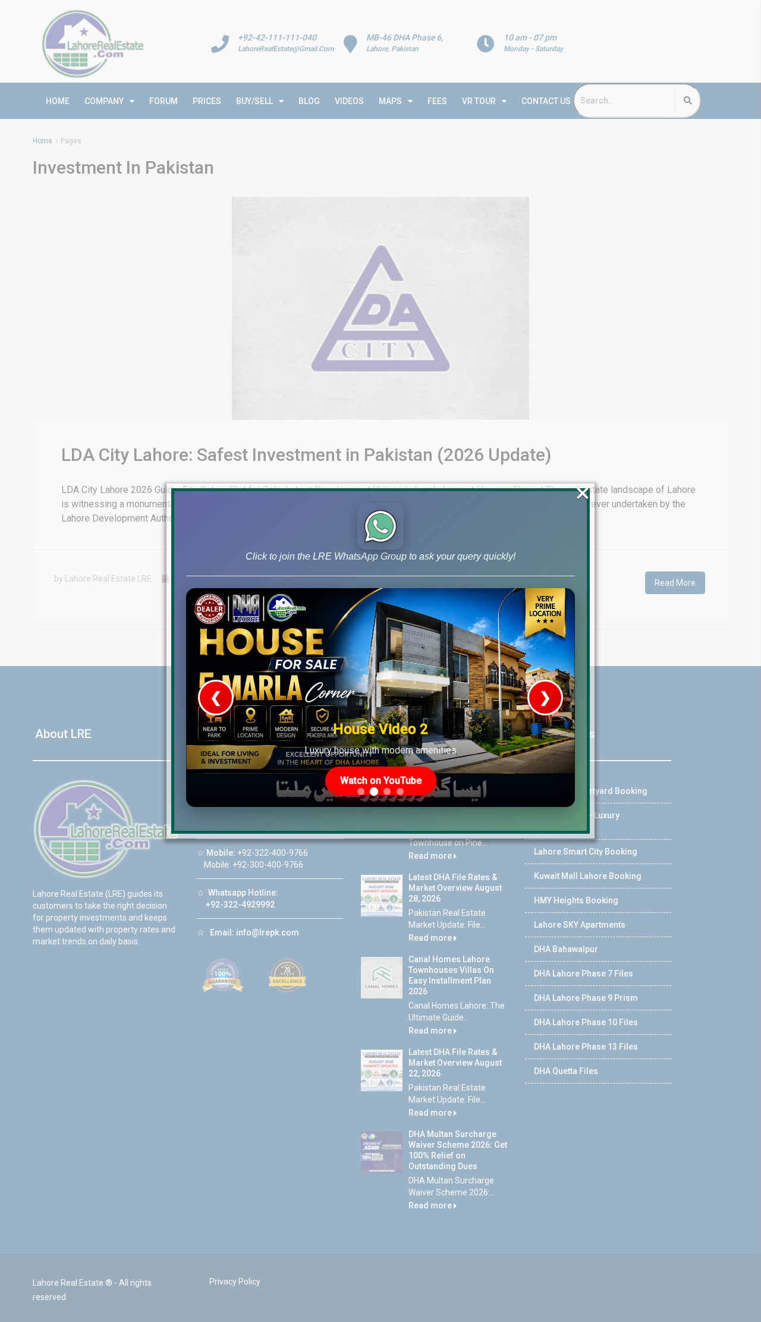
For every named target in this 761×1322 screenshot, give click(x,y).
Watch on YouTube (381, 780)
